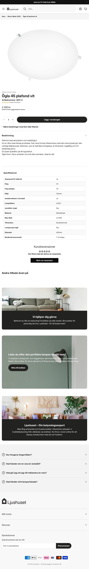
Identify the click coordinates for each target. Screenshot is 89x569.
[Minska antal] (4, 120)
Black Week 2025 (14, 16)
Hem (3, 16)
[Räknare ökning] (13, 120)
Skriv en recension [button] (44, 260)
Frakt (12, 109)
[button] (48, 8)
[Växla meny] (3, 9)
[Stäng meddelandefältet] (86, 1)
